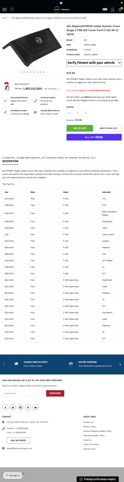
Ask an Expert (50, 89)
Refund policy (89, 449)
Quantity (70, 107)
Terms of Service (91, 444)
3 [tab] (27, 72)
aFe (85, 40)
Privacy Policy (89, 426)
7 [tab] (40, 72)
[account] (112, 9)
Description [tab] (10, 161)
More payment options (94, 144)
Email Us (87, 440)
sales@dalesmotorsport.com (19, 448)
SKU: (69, 45)
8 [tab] (44, 72)
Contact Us (88, 422)
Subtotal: (70, 120)
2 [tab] (24, 72)
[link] (62, 3)
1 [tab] (20, 72)
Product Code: (73, 54)
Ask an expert (18, 440)
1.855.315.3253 (32, 88)
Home (4, 18)
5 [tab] (34, 72)
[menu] (4, 9)
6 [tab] (37, 72)
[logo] (62, 9)
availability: (72, 50)
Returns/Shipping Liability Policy (97, 431)
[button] (105, 9)
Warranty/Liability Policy (94, 435)
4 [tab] (30, 72)
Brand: (70, 40)
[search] (12, 9)
